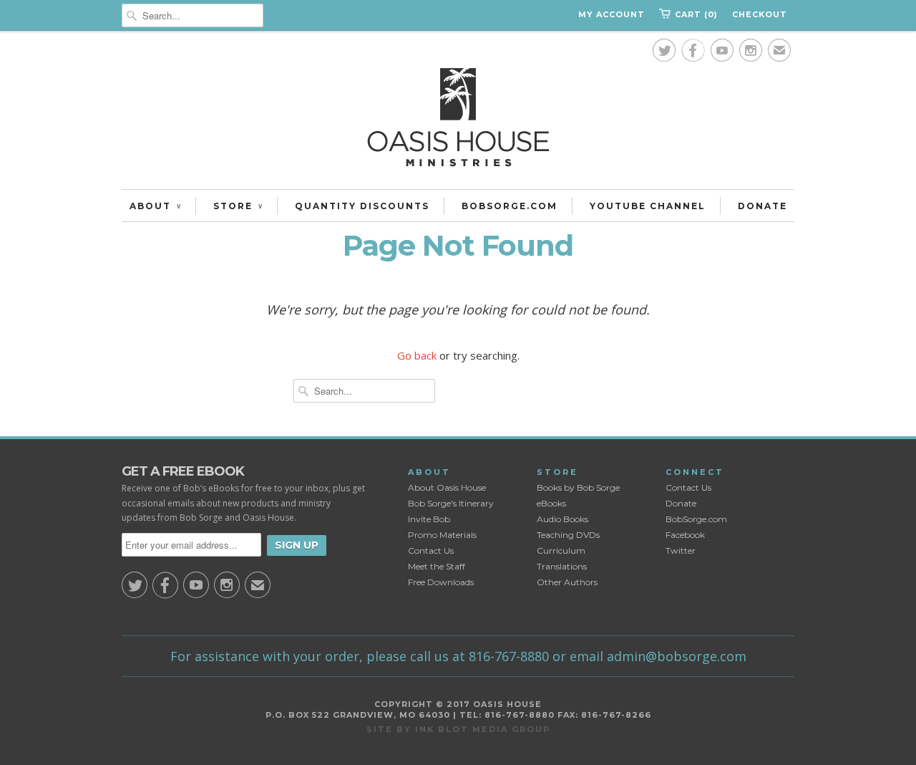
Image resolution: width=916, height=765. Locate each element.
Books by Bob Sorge (578, 487)
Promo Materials (442, 534)
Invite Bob (429, 519)
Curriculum (561, 550)
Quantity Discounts (362, 206)
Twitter (681, 550)
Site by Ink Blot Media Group (458, 729)
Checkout (759, 14)
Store (238, 206)
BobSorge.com (696, 519)
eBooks (551, 503)
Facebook (685, 534)
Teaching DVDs (568, 534)
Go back (417, 355)
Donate (762, 206)
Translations (562, 566)
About (155, 206)
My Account (611, 14)
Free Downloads (441, 582)
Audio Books (562, 519)
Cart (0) (696, 14)
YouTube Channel (648, 206)
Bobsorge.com (509, 206)
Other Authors (567, 582)
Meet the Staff (436, 566)
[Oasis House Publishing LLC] (458, 121)
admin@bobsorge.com (676, 656)
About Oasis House (447, 487)
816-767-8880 (509, 656)
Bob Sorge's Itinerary (451, 503)
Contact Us (431, 550)
